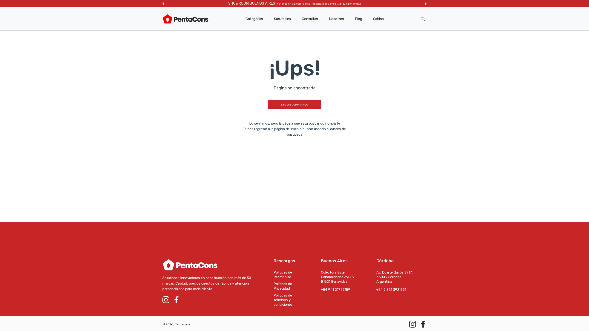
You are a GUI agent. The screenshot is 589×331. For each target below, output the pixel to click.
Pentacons (182, 324)
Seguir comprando (294, 104)
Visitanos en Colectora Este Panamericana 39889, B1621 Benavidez (318, 3)
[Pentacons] (185, 19)
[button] (163, 4)
